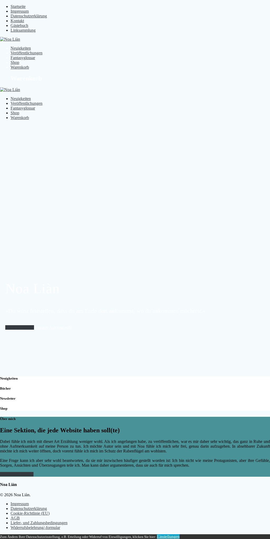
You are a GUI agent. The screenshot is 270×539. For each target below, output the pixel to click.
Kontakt (17, 20)
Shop (15, 62)
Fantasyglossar (23, 57)
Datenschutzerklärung (29, 16)
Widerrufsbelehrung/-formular (35, 527)
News (5, 474)
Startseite (18, 6)
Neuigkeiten (21, 48)
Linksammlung (23, 30)
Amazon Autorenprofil (53, 327)
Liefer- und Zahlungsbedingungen (39, 523)
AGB (15, 518)
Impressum (20, 11)
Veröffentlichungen (26, 53)
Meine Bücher (21, 474)
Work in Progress (19, 327)
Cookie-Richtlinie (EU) (30, 513)
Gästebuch (19, 25)
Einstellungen (168, 536)
